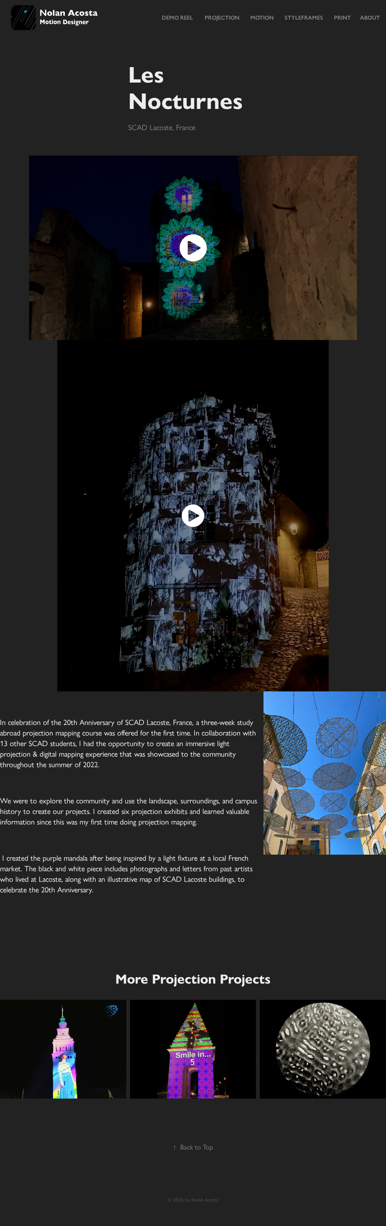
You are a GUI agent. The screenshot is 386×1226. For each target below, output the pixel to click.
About (370, 17)
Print (342, 17)
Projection (222, 17)
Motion (262, 17)
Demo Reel (177, 17)
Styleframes (304, 17)
